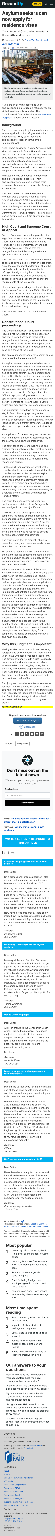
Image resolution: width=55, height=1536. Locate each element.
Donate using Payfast (27, 720)
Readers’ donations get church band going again (28, 1274)
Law (4, 44)
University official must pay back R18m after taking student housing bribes (30, 1253)
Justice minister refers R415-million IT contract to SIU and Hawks (27, 1343)
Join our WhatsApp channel (16, 1505)
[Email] (32, 735)
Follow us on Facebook (13, 1491)
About (6, 1471)
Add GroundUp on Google (25, 48)
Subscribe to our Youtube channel (18, 1502)
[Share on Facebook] (17, 735)
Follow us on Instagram (13, 1498)
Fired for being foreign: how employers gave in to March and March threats (29, 1283)
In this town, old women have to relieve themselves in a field (29, 1353)
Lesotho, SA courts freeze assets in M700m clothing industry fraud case (29, 1264)
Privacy (7, 1474)
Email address (11, 789)
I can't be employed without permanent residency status (24, 1072)
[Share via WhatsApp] (27, 735)
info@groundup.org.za (13, 1518)
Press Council (36, 1445)
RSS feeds (8, 1481)
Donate (37, 4)
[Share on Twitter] (22, 735)
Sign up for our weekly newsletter (18, 1478)
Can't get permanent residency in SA (23, 1159)
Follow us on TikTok (12, 1488)
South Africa (13, 44)
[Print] (37, 735)
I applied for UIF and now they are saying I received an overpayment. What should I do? (27, 1421)
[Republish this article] (42, 735)
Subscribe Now (27, 803)
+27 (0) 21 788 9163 (13, 1521)
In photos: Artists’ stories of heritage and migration (26, 1327)
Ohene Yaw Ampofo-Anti (36, 40)
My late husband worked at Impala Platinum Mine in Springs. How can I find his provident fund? (25, 1396)
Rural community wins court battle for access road (30, 1319)
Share (6, 48)
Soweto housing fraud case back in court (29, 1334)
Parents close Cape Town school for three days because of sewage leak (30, 1294)
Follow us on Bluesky (12, 1495)
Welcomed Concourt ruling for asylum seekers (24, 945)
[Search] (46, 4)
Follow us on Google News (15, 1484)
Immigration (22, 743)
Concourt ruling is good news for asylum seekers (25, 862)
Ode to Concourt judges (16, 1014)
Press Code (29, 1448)
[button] (51, 4)
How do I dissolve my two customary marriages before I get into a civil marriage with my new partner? (26, 1377)
